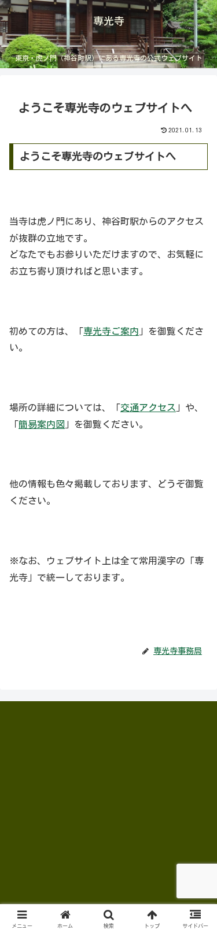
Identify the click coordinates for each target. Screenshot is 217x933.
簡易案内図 (42, 424)
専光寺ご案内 (111, 331)
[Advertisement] (96, 789)
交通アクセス (148, 407)
